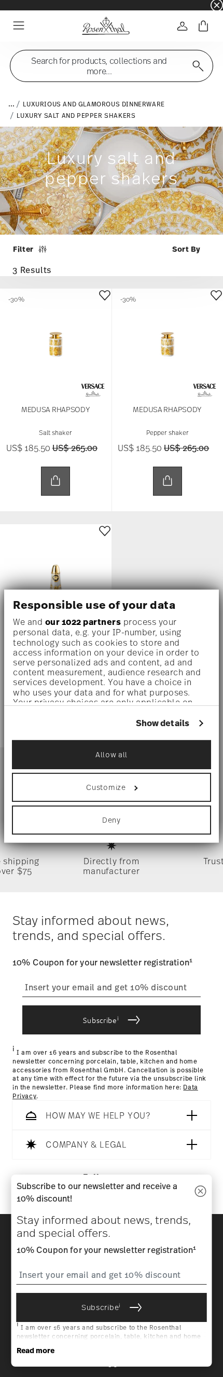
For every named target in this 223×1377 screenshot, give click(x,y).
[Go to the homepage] (105, 26)
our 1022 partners (83, 622)
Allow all (111, 754)
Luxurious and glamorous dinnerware (93, 104)
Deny (111, 820)
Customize (106, 787)
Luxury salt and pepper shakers (76, 116)
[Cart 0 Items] (203, 26)
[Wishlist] (105, 303)
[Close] (200, 1192)
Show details (162, 723)
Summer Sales (21, 5)
